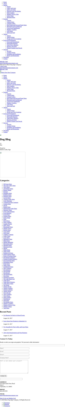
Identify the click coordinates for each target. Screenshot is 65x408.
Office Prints (6, 250)
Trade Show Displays (12, 45)
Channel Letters (11, 23)
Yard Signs (6, 308)
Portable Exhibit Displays (10, 259)
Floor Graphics (7, 222)
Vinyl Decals (6, 293)
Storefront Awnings (8, 277)
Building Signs (7, 195)
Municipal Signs (7, 247)
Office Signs (6, 251)
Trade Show (6, 280)
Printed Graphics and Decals (14, 48)
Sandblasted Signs (8, 267)
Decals (5, 205)
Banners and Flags (12, 46)
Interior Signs (7, 230)
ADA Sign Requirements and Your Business (15, 332)
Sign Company (7, 268)
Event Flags (6, 214)
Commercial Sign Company (10, 202)
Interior (9, 6)
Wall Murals (6, 299)
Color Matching (7, 201)
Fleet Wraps (6, 221)
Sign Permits (6, 271)
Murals (5, 248)
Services (9, 51)
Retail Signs (6, 263)
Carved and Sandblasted (13, 28)
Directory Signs (7, 210)
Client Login (3, 66)
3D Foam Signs (7, 184)
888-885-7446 (4, 61)
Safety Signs (6, 265)
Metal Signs (6, 240)
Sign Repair (6, 273)
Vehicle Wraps (10, 37)
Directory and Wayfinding (14, 11)
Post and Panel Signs (9, 260)
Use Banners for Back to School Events (14, 315)
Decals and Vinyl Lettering (14, 39)
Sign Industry (7, 270)
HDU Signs (6, 225)
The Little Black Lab (9, 279)
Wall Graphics (10, 13)
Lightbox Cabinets (8, 234)
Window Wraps (7, 306)
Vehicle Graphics (8, 288)
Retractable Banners (12, 43)
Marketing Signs (7, 239)
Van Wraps (6, 285)
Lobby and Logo (11, 8)
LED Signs (10, 31)
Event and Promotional (13, 42)
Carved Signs (7, 198)
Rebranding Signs (8, 262)
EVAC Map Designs (8, 211)
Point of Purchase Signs (9, 256)
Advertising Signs (8, 188)
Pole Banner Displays (9, 257)
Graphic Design (11, 52)
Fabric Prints (10, 16)
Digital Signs (6, 207)
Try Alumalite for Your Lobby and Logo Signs (15, 327)
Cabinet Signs (10, 22)
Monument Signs (8, 244)
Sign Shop (6, 276)
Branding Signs (7, 193)
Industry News (7, 228)
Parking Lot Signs (8, 253)
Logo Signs (6, 237)
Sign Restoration (7, 274)
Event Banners (7, 213)
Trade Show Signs (8, 283)
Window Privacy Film (13, 14)
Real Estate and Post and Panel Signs (17, 25)
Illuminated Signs (8, 227)
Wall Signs (6, 300)
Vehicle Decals (7, 286)
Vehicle (9, 36)
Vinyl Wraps (6, 296)
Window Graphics (12, 29)
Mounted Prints (11, 17)
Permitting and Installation (14, 54)
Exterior (9, 20)
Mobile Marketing (8, 242)
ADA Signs (6, 187)
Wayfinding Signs (8, 302)
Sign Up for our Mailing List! (8, 398)
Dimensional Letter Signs (10, 208)
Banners (5, 191)
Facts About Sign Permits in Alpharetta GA (14, 321)
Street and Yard (11, 32)
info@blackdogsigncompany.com (9, 63)
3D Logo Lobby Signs (9, 185)
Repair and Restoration (13, 55)
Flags (4, 219)
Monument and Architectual (14, 26)
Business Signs (7, 196)
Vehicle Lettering (8, 289)
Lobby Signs (6, 236)
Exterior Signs (7, 216)
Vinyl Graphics (7, 294)
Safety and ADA (11, 9)
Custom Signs (7, 204)
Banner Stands (7, 190)
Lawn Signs (6, 231)
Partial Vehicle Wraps (9, 254)
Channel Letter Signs (9, 199)
